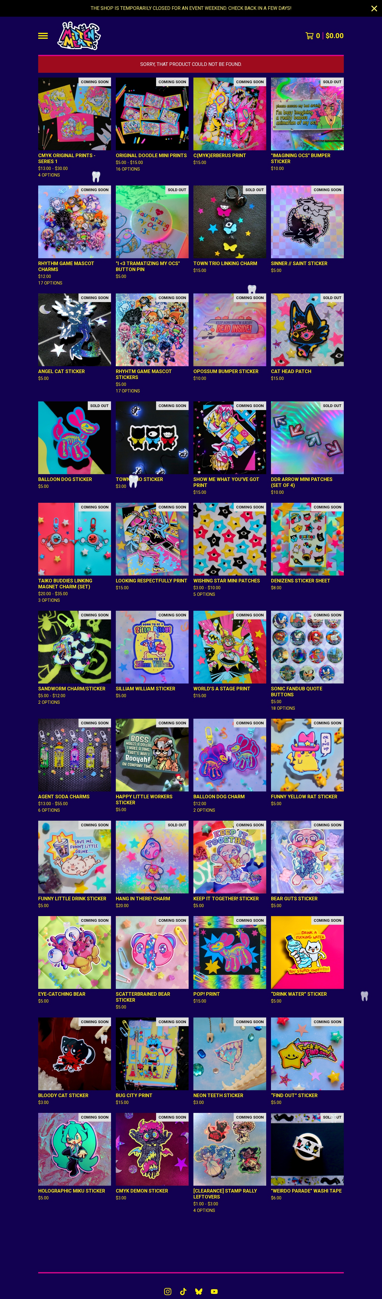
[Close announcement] (374, 8)
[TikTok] (183, 1291)
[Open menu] (43, 35)
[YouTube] (214, 1291)
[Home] (79, 35)
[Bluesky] (198, 1291)
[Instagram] (167, 1291)
